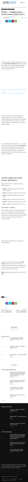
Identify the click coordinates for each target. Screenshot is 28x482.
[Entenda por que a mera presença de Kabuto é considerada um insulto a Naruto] (5, 382)
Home (2, 7)
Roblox (6, 297)
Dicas (5, 7)
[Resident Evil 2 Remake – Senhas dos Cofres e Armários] (5, 425)
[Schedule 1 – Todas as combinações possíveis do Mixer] (5, 349)
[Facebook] (6, 21)
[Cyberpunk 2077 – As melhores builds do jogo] (5, 358)
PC (5, 274)
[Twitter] (9, 21)
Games (5, 9)
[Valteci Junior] (2, 17)
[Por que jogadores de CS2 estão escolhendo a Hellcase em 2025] (5, 341)
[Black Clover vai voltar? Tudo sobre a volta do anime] (5, 397)
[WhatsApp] (15, 21)
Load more (3, 400)
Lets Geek (21, 143)
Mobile (8, 9)
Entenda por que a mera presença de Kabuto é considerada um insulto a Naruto (17, 381)
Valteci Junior (6, 17)
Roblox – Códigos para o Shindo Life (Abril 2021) (14, 93)
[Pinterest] (12, 21)
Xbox (13, 9)
